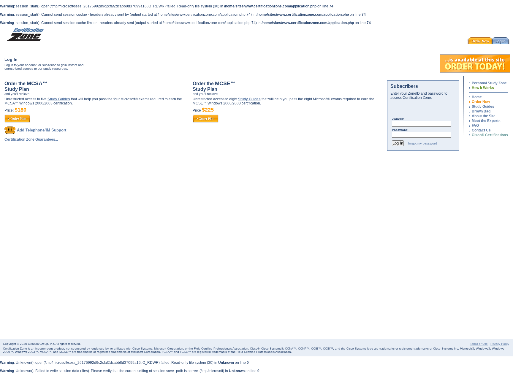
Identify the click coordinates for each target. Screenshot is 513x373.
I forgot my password (421, 143)
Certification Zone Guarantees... (31, 139)
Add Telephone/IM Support (41, 130)
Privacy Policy (499, 343)
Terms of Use (479, 343)
